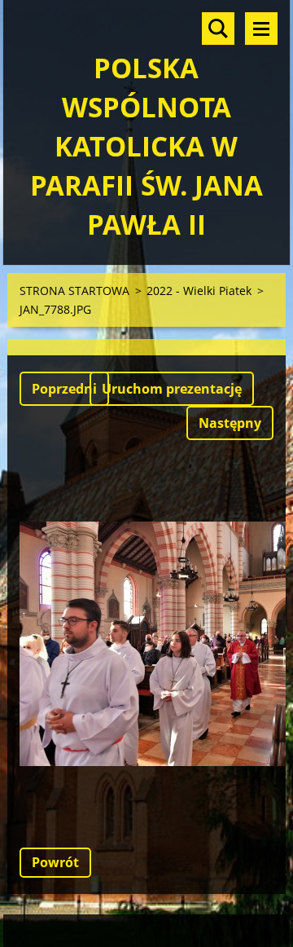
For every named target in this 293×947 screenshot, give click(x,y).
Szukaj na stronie (218, 28)
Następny (230, 423)
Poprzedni (64, 389)
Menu (261, 28)
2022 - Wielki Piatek (198, 290)
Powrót (55, 862)
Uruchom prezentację (172, 389)
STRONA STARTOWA (74, 290)
